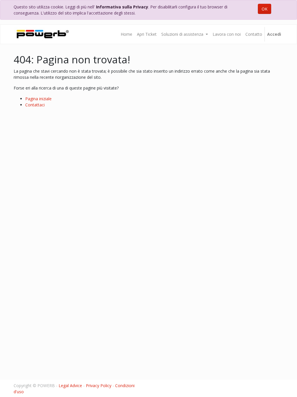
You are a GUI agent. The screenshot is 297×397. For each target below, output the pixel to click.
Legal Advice (70, 385)
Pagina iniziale (38, 98)
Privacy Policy (98, 385)
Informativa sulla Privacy (122, 7)
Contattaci (35, 105)
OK (264, 9)
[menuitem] (126, 34)
